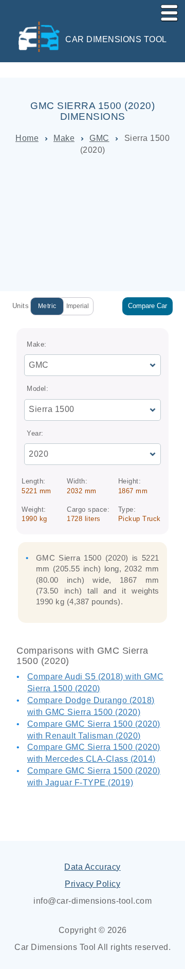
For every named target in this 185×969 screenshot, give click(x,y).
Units (20, 306)
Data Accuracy (92, 867)
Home (27, 138)
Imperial (77, 306)
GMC (99, 138)
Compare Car (147, 306)
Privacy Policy (92, 884)
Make (64, 138)
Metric (47, 306)
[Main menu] (165, 11)
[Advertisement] (92, 224)
